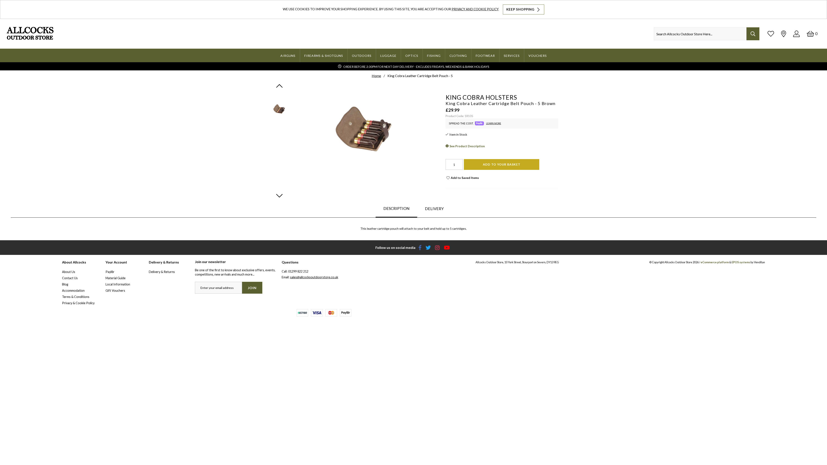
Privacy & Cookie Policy (78, 303)
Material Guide (116, 278)
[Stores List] (783, 34)
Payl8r (110, 272)
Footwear (485, 55)
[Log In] (796, 34)
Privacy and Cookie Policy (475, 9)
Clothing (458, 55)
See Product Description (467, 146)
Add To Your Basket (501, 164)
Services (512, 55)
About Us (68, 272)
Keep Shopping (520, 9)
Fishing (434, 55)
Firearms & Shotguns (323, 55)
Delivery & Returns (162, 272)
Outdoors (362, 55)
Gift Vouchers (115, 290)
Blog (65, 284)
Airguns (287, 55)
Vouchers (538, 55)
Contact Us (70, 278)
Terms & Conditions (75, 297)
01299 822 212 (298, 271)
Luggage (388, 55)
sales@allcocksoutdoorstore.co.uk (314, 277)
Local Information (118, 284)
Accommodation (73, 290)
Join (252, 288)
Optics (411, 55)
